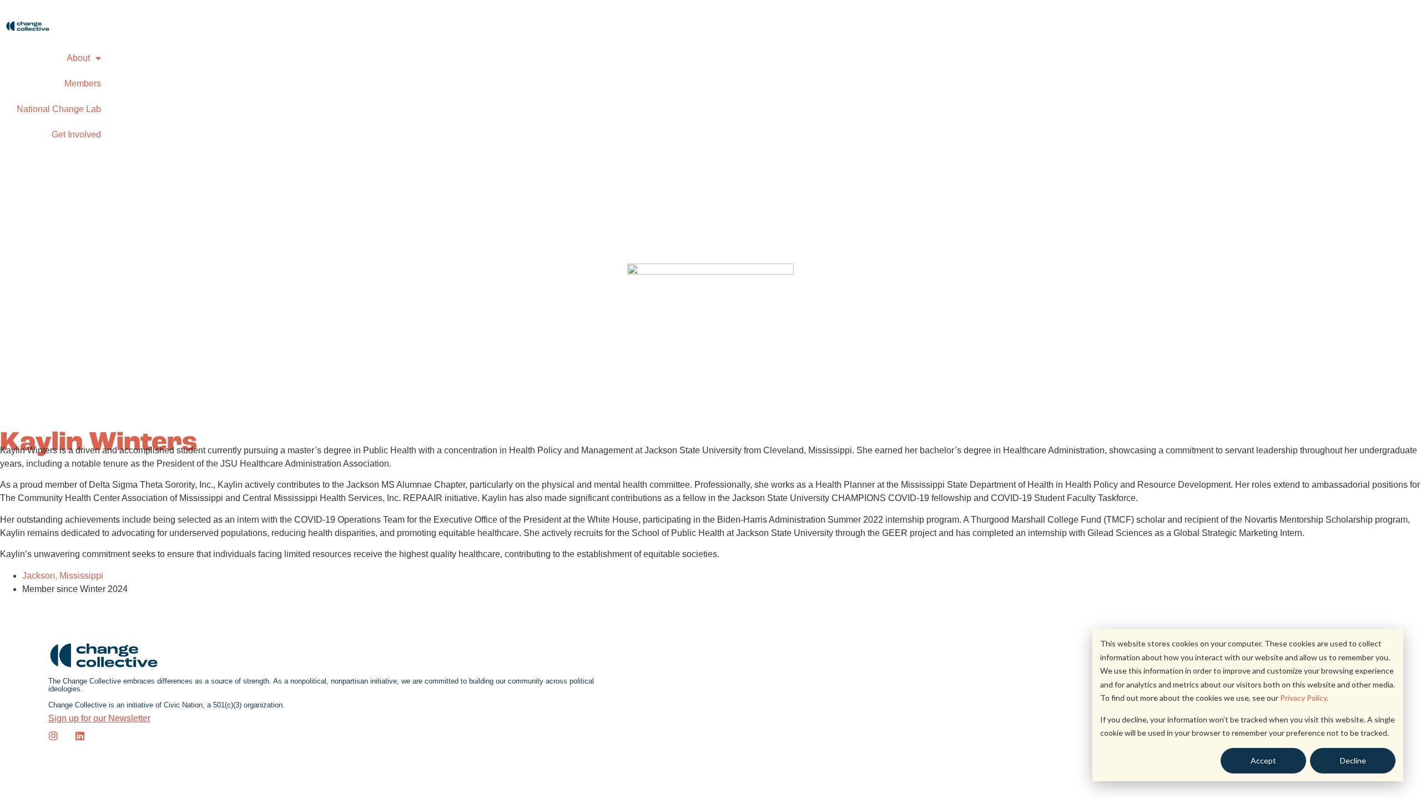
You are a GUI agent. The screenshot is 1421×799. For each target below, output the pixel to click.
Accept (1263, 760)
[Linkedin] (80, 736)
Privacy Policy (1303, 697)
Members (82, 83)
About (78, 58)
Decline (1353, 760)
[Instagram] (53, 736)
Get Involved (76, 134)
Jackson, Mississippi (62, 575)
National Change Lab (59, 109)
